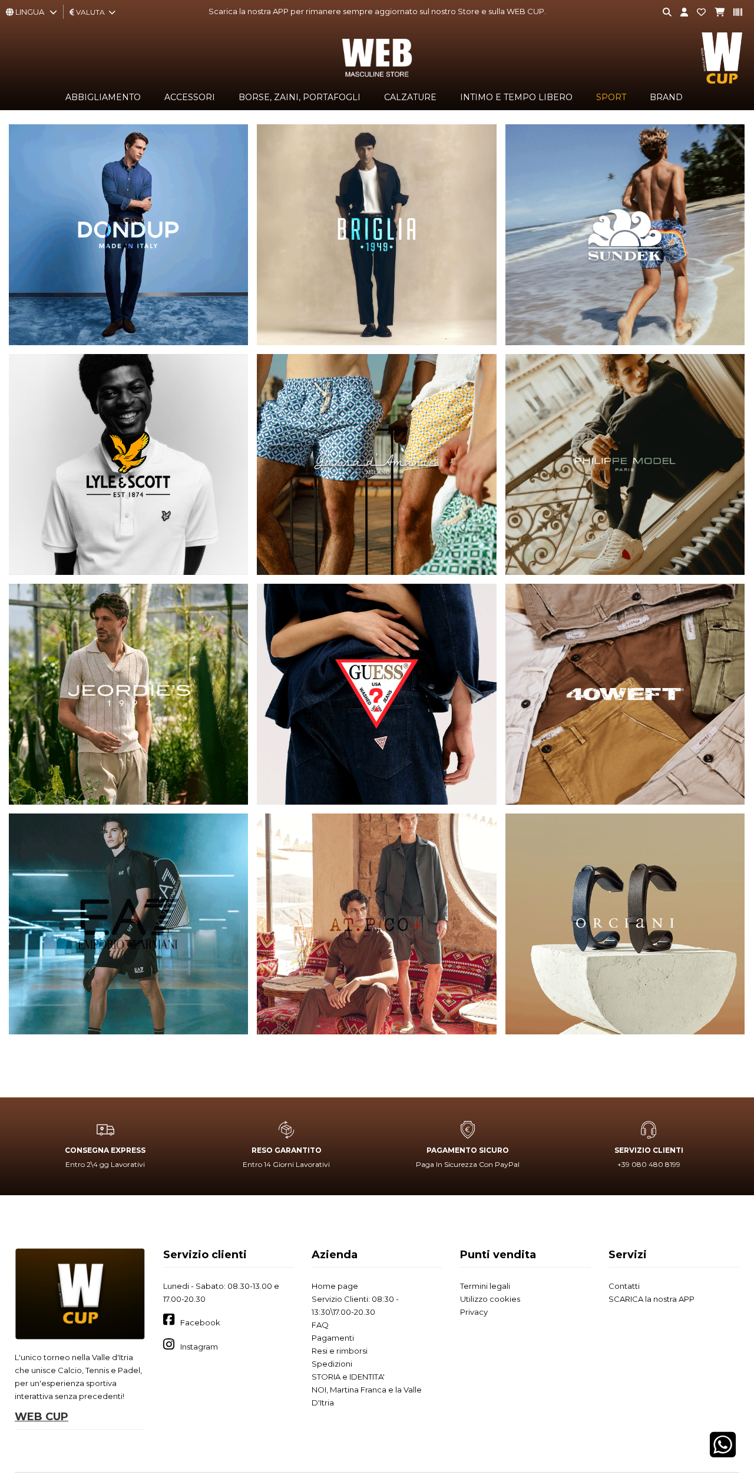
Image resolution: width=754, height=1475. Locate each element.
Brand (666, 97)
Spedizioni (332, 1363)
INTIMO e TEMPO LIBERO (516, 97)
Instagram (199, 1346)
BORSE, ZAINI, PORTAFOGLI (300, 97)
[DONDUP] (128, 234)
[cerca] (663, 12)
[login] (680, 12)
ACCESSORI (189, 97)
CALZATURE (410, 97)
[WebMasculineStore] (377, 77)
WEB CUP (41, 1416)
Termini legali (485, 1286)
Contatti (624, 1286)
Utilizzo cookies (490, 1299)
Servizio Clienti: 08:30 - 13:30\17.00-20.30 (355, 1305)
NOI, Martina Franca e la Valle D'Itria (367, 1396)
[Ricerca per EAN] (733, 12)
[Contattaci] (697, 12)
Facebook (200, 1322)
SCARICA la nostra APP (652, 1299)
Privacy (474, 1312)
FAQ (320, 1325)
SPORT (611, 97)
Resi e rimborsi (340, 1350)
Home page (335, 1286)
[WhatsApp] (722, 1452)
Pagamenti (333, 1337)
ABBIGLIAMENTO (103, 97)
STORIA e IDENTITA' (348, 1376)
